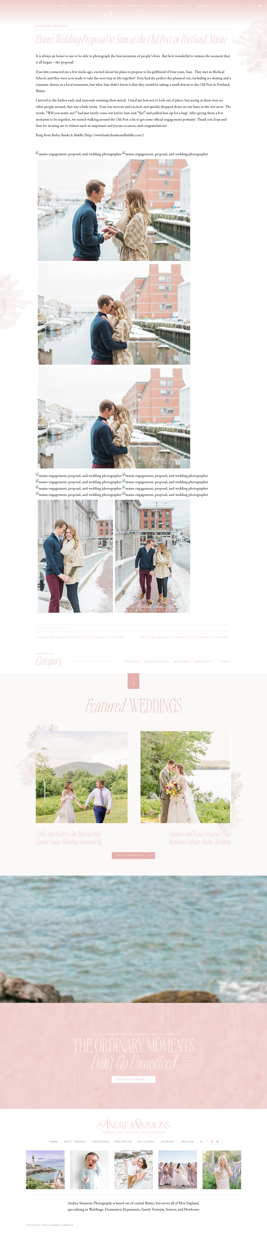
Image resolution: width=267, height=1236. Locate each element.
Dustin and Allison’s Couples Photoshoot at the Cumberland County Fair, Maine (103, 637)
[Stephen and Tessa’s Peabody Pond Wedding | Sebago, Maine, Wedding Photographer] (185, 777)
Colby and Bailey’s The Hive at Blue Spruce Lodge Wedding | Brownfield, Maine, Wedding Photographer (69, 841)
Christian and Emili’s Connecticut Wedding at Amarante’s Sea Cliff (194, 637)
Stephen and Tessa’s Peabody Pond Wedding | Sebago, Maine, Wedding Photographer (199, 841)
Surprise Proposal (52, 26)
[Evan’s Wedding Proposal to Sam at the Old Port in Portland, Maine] (40, 628)
